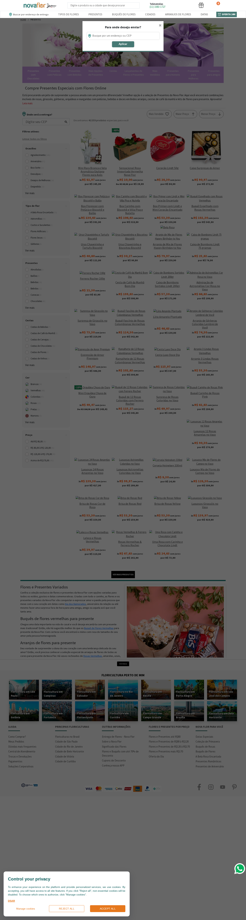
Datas (204, 14)
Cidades (150, 14)
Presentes (95, 14)
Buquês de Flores (124, 14)
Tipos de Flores (68, 14)
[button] (174, 5)
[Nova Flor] (40, 5)
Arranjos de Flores (178, 14)
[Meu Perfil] (187, 5)
